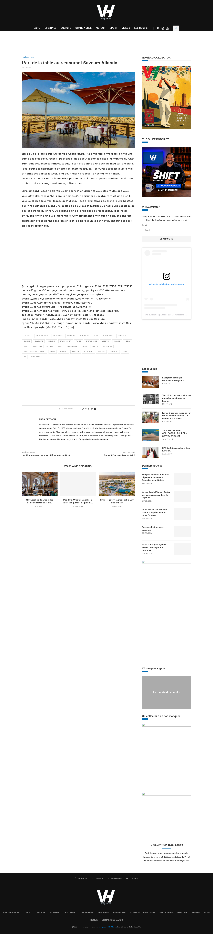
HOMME (94, 920)
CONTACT (28, 912)
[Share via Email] (95, 409)
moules (50, 346)
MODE (207, 912)
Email (144, 225)
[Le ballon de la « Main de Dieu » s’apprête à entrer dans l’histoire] (182, 514)
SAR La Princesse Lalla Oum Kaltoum (176, 449)
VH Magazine (36, 357)
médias (127, 341)
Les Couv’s (141, 28)
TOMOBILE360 (119, 912)
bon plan (71, 336)
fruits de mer (65, 341)
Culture (66, 28)
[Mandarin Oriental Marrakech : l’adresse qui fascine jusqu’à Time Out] (78, 484)
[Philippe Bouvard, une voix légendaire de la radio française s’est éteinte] (182, 479)
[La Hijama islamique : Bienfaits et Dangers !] (150, 382)
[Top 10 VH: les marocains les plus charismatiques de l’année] (150, 400)
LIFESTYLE (182, 912)
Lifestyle (50, 28)
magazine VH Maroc (108, 927)
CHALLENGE (69, 912)
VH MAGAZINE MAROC (112, 920)
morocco (37, 346)
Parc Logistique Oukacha (34, 351)
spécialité (114, 351)
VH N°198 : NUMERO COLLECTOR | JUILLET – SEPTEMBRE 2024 (174, 433)
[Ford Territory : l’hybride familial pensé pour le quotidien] (182, 549)
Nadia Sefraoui (47, 419)
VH (25, 357)
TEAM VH (41, 912)
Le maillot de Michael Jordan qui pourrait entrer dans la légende (156, 495)
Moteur (100, 28)
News (60, 346)
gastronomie (91, 341)
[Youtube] (167, 29)
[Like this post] (83, 409)
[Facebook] (154, 29)
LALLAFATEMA (86, 912)
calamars (84, 336)
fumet (78, 341)
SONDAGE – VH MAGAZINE (142, 912)
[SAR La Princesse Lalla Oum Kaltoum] (150, 452)
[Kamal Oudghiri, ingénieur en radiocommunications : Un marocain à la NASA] (150, 417)
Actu (37, 28)
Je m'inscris (166, 239)
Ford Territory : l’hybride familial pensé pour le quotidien (154, 547)
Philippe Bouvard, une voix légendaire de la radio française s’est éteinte (155, 477)
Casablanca (108, 336)
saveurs (101, 351)
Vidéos (126, 28)
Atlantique (57, 336)
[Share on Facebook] (86, 409)
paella (95, 346)
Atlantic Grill (42, 336)
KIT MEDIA (54, 912)
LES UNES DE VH (11, 912)
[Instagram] (163, 29)
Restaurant (88, 351)
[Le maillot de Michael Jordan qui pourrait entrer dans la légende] (182, 496)
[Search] (176, 28)
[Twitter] (158, 29)
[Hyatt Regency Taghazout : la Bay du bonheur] (117, 484)
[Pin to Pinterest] (92, 409)
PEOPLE (196, 912)
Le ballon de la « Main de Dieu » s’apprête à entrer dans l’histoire (154, 512)
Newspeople (72, 346)
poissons (63, 351)
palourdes (107, 346)
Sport (113, 28)
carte (95, 336)
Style (125, 351)
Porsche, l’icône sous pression (152, 528)
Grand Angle (83, 28)
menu (26, 346)
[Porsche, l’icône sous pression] (182, 531)
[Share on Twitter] (89, 409)
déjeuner (51, 341)
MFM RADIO (103, 912)
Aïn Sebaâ (27, 336)
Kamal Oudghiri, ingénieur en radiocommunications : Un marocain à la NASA (176, 416)
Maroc (117, 341)
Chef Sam (122, 336)
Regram (75, 351)
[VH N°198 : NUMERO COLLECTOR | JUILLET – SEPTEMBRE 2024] (150, 435)
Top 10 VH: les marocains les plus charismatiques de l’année (176, 398)
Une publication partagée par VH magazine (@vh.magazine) (172, 315)
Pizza (52, 351)
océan (85, 346)
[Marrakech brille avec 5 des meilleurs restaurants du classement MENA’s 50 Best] (40, 484)
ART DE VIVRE (166, 912)
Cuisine (27, 341)
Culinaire (39, 341)
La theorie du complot (166, 692)
